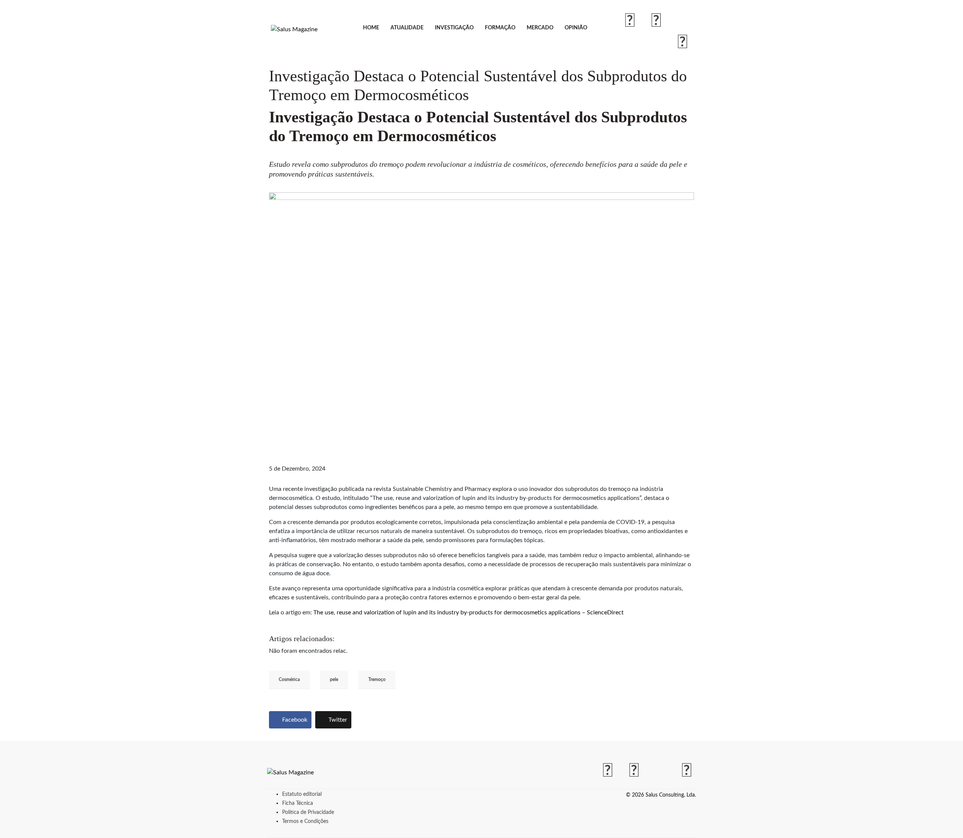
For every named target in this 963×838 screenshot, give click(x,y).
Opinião (576, 27)
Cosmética (289, 679)
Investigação (454, 27)
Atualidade (407, 27)
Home (371, 27)
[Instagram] (656, 21)
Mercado (540, 27)
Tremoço (377, 679)
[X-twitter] (682, 21)
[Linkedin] (682, 42)
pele (334, 679)
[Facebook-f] (630, 21)
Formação (500, 27)
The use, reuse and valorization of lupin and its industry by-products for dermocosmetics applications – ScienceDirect (468, 612)
